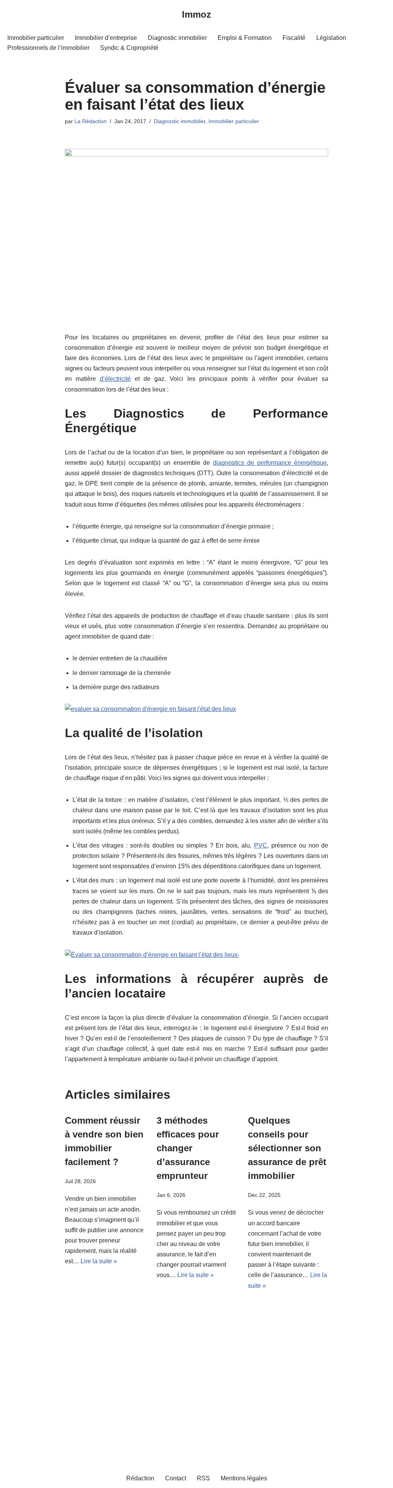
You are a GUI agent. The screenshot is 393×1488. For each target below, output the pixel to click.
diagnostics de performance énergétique (270, 462)
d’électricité (115, 378)
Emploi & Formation (245, 38)
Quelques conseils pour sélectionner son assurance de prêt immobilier (287, 1148)
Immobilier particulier (35, 38)
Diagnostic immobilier (177, 38)
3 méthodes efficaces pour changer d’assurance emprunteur (188, 1148)
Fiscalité (293, 38)
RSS (203, 1478)
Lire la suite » (99, 1261)
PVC (260, 845)
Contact (175, 1478)
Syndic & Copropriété (129, 47)
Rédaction (140, 1478)
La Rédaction (90, 121)
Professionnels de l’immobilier (48, 47)
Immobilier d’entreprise (106, 38)
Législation (331, 38)
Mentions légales (244, 1478)
